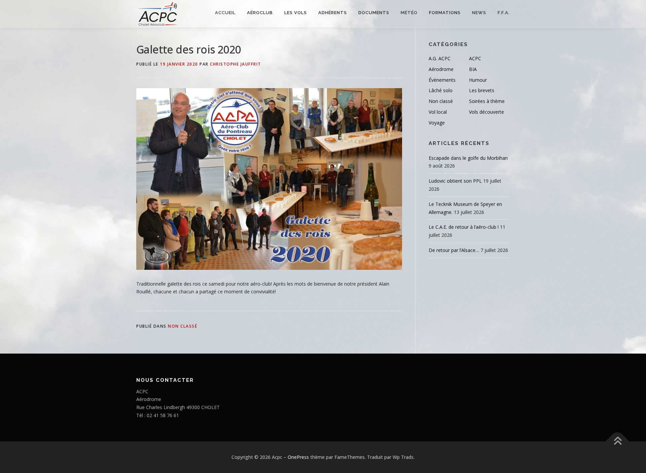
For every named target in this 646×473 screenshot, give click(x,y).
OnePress (298, 457)
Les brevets (481, 90)
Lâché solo (441, 90)
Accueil (225, 12)
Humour (478, 80)
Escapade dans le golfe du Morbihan (468, 158)
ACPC (475, 58)
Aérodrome (441, 69)
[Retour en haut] (618, 441)
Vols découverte (486, 112)
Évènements (442, 80)
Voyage (437, 122)
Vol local (438, 112)
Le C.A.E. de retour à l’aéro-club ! (464, 227)
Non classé (182, 326)
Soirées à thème (487, 101)
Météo (409, 12)
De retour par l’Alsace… (454, 250)
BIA (473, 69)
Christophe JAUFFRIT (235, 64)
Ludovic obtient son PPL (455, 181)
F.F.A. (504, 12)
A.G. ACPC (440, 58)
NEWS (479, 12)
